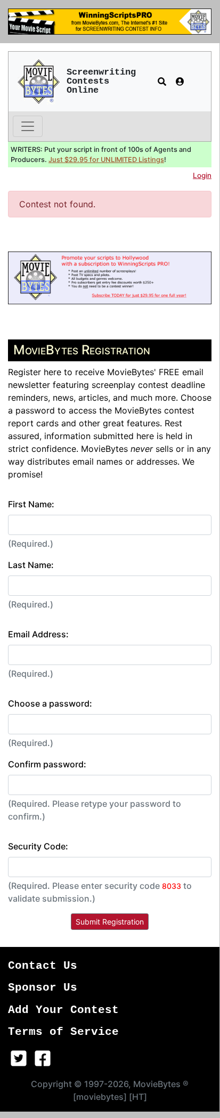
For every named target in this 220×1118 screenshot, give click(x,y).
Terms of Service (63, 1032)
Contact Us (42, 966)
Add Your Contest (63, 1010)
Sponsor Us (42, 988)
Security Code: (38, 846)
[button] (161, 81)
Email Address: (38, 634)
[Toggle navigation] (28, 126)
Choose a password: (50, 703)
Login (202, 175)
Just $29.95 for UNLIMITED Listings (106, 160)
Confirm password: (47, 764)
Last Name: (31, 565)
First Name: (31, 504)
